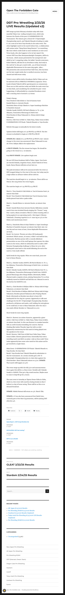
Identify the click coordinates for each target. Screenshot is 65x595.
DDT (22, 450)
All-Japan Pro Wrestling (14, 551)
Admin (11, 450)
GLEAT (9, 572)
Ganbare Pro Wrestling (14, 580)
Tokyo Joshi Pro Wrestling (15, 576)
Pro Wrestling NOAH (13, 555)
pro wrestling (32, 450)
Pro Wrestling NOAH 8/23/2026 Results (21, 510)
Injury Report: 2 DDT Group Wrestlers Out (18, 422)
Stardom (9, 568)
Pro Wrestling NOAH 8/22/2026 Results (21, 520)
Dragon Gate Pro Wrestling (16, 563)
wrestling (39, 450)
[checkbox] (4, 590)
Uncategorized (13, 536)
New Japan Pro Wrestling (15, 547)
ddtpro (26, 450)
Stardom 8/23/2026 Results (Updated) (21, 513)
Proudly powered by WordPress (30, 590)
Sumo (9, 584)
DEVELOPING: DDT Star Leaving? (16, 430)
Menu (55, 11)
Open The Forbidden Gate (22, 10)
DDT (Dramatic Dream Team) (16, 559)
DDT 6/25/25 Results (12, 439)
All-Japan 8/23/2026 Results (17, 508)
